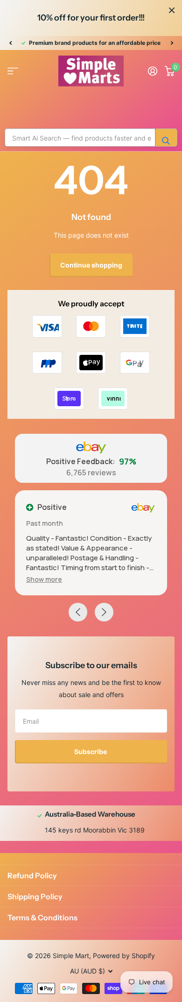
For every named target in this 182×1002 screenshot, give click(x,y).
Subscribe (91, 751)
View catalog (12, 71)
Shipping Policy (35, 896)
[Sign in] (152, 71)
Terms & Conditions (42, 917)
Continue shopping (91, 265)
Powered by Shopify (124, 956)
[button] (10, 43)
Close (171, 10)
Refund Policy (32, 875)
